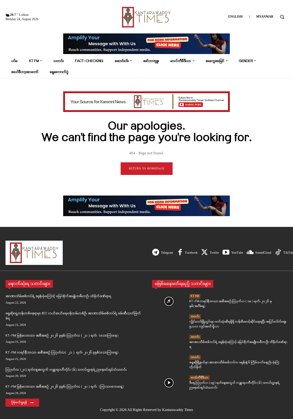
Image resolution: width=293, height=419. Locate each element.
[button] (282, 16)
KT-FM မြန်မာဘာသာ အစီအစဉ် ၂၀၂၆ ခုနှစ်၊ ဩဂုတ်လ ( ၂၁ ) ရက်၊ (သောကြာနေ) (61, 335)
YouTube (237, 252)
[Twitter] (204, 252)
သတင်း (195, 316)
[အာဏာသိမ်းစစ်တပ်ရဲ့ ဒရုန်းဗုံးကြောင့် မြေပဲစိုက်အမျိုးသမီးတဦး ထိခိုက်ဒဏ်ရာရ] (169, 342)
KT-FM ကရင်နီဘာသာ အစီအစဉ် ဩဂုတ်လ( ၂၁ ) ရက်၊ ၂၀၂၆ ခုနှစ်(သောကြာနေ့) (61, 352)
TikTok (288, 252)
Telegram (167, 252)
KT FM (195, 296)
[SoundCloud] (250, 252)
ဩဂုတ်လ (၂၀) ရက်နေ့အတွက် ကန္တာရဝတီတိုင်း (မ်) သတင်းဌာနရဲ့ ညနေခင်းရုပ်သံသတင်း (66, 369)
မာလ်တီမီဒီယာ (199, 377)
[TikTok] (278, 252)
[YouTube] (225, 252)
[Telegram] (155, 252)
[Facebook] (179, 252)
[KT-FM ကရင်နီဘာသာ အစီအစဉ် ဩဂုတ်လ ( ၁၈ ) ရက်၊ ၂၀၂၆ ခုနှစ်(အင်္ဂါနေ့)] (169, 301)
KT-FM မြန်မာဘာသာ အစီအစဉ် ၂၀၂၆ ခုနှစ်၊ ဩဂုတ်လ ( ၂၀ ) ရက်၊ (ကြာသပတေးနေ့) (64, 386)
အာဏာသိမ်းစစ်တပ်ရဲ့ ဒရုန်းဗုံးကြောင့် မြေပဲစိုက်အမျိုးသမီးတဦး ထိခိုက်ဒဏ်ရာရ (58, 296)
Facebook (191, 252)
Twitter (214, 252)
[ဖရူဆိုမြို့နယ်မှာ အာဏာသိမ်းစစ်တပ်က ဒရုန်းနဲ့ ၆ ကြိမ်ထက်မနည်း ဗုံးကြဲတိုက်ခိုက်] (169, 362)
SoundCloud (263, 252)
